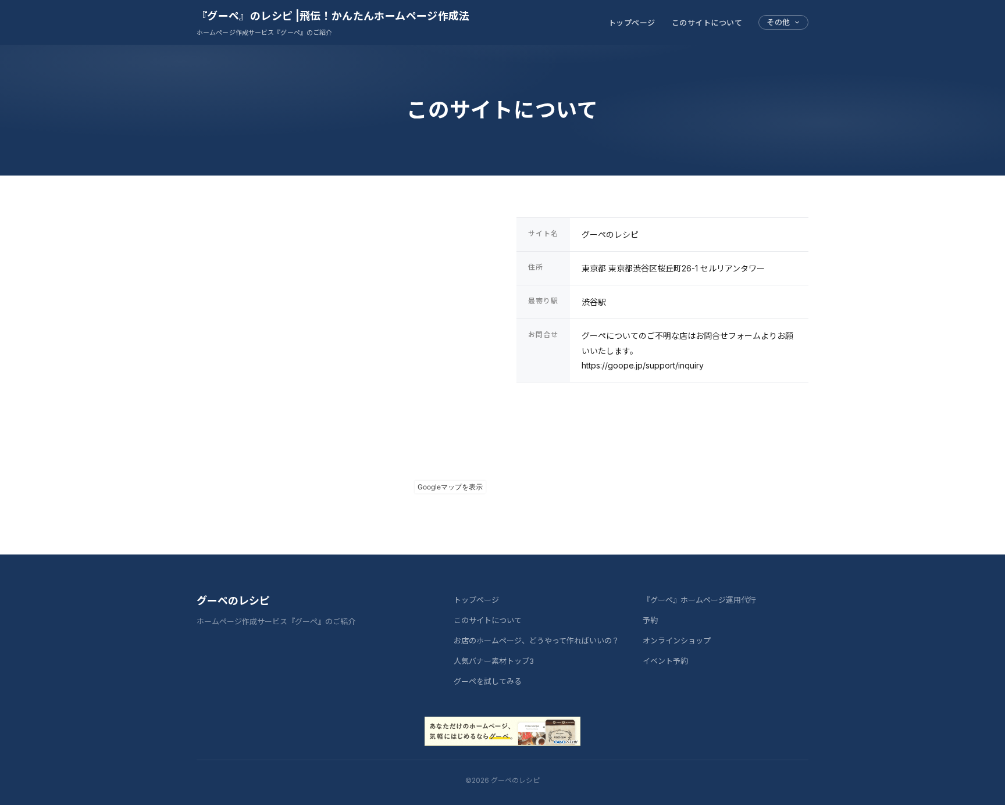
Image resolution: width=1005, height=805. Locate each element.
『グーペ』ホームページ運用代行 (699, 599)
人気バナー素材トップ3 (494, 661)
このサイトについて (707, 22)
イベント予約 (665, 661)
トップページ (631, 22)
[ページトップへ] (973, 783)
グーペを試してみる (488, 681)
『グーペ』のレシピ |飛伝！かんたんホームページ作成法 (333, 16)
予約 (650, 620)
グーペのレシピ (233, 601)
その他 (778, 22)
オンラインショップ (677, 640)
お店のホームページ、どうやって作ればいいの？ (536, 640)
